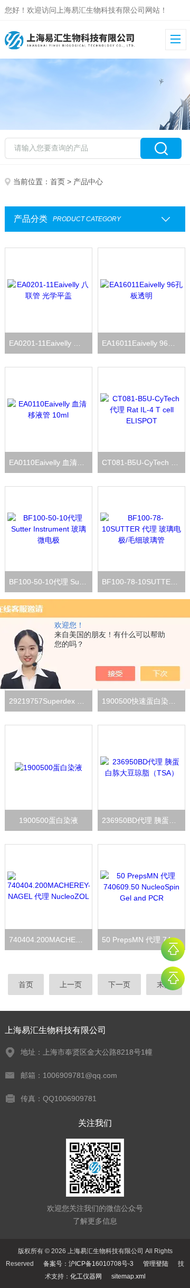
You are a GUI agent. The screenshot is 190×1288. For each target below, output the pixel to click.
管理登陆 (155, 1263)
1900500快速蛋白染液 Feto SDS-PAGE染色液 (143, 701)
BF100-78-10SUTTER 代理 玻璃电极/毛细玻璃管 (143, 581)
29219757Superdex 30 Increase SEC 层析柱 (50, 701)
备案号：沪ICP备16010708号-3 (88, 1263)
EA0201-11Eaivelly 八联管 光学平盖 (50, 343)
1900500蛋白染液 (48, 820)
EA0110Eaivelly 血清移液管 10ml (50, 462)
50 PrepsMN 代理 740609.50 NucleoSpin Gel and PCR (143, 939)
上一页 (71, 984)
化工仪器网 (86, 1276)
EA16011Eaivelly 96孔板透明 (143, 343)
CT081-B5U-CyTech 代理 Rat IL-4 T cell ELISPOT (143, 462)
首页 (57, 181)
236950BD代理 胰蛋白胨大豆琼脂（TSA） (143, 820)
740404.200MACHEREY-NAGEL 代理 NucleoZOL (50, 939)
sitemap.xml (128, 1276)
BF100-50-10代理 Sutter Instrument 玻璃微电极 (50, 581)
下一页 (119, 984)
